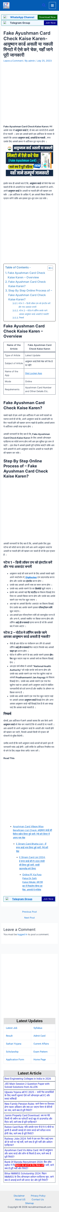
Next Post (29, 918)
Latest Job (11, 1028)
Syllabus (38, 1028)
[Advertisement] (29, 1189)
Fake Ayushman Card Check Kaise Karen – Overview (26, 275)
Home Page (40, 1059)
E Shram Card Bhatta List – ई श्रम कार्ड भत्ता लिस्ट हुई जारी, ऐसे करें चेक (32, 847)
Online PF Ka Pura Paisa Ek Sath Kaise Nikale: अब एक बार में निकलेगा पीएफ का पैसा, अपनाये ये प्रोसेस (32, 882)
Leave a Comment (13, 60)
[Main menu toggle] (52, 5)
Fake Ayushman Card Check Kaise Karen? (27, 284)
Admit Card (39, 1035)
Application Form (15, 1059)
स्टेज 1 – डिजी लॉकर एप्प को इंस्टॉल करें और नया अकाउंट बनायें (34, 305)
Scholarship (12, 1051)
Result (9, 1035)
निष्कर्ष (21, 317)
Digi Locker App (33, 373)
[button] (44, 5)
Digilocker (31, 577)
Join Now (50, 22)
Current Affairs (41, 1043)
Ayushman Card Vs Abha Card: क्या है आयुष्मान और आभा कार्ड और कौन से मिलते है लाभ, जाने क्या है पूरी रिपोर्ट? (29, 1153)
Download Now (47, 17)
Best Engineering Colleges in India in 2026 (28, 1078)
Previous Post (29, 912)
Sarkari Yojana (13, 1043)
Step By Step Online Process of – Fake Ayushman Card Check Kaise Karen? (30, 295)
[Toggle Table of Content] (48, 268)
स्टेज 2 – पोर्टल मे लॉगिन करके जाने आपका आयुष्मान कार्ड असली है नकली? (34, 312)
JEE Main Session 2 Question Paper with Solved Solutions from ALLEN (27, 1085)
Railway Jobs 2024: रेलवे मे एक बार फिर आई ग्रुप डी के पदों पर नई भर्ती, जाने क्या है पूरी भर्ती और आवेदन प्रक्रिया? (29, 1142)
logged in (22, 934)
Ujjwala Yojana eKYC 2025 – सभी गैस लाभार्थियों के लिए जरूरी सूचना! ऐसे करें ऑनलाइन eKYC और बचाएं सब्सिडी (29, 1095)
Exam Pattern (41, 1051)
